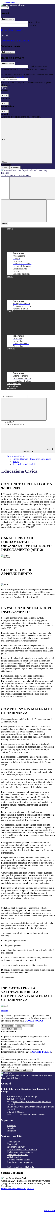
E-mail (31, 66)
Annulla (5, 168)
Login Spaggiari (23, 77)
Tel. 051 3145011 (19, 1099)
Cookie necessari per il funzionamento (18, 1059)
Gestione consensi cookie (18, 1159)
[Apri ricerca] (32, 188)
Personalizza (7, 1026)
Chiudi (4, 96)
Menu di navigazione (38, 450)
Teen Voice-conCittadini (24, 464)
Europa (16, 461)
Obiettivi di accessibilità (17, 1154)
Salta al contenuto (9, 2)
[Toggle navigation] (24, 211)
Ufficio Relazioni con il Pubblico (22, 1149)
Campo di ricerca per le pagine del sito (18, 393)
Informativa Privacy (16, 1147)
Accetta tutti (11, 1029)
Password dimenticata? (11, 30)
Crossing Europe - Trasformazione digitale (32, 459)
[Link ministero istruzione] (14, 5)
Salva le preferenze (23, 1070)
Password (32, 25)
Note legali (12, 1144)
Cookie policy (13, 1141)
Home (9, 422)
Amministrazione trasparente (20, 1162)
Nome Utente (34, 22)
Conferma (15, 168)
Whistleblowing (14, 1157)
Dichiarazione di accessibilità (20, 1152)
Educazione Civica (15, 456)
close (4, 224)
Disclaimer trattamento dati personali (17, 1188)
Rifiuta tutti (24, 1026)
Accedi (5, 8)
